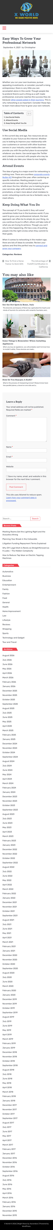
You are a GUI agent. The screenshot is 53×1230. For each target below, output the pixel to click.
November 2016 (9, 1162)
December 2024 (9, 743)
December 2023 (9, 796)
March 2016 (7, 1197)
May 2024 (6, 774)
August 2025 (8, 708)
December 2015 (9, 1211)
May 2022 (6, 880)
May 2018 (6, 1083)
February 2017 (9, 1149)
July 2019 (6, 1021)
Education (7, 580)
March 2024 (7, 783)
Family (5, 589)
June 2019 (7, 1026)
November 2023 (9, 801)
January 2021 (8, 951)
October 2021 (8, 911)
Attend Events (12, 120)
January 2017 (8, 1153)
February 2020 (9, 990)
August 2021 (8, 920)
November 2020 (9, 959)
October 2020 (8, 964)
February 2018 (9, 1096)
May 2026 (6, 669)
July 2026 (7, 660)
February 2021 (9, 946)
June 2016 (7, 1184)
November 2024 (9, 748)
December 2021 (9, 902)
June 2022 (7, 876)
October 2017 (8, 1114)
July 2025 (7, 713)
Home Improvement (11, 611)
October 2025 (8, 699)
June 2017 (7, 1131)
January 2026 (8, 686)
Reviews (18, 254)
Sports (5, 633)
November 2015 (9, 1215)
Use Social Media (13, 117)
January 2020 (8, 995)
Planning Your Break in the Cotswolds (19, 539)
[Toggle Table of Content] (27, 114)
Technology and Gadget (13, 638)
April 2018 (7, 1087)
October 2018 (8, 1061)
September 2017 (9, 1118)
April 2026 (7, 673)
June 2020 (7, 981)
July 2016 (6, 1180)
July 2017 (6, 1127)
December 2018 (9, 1052)
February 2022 (9, 893)
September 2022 (10, 862)
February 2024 (9, 788)
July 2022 (7, 871)
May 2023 (6, 827)
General (6, 602)
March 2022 (7, 889)
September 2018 (10, 1065)
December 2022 (9, 849)
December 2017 (9, 1105)
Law (4, 616)
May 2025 (6, 721)
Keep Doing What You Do (16, 123)
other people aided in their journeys (27, 100)
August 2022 (8, 867)
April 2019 (7, 1034)
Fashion (6, 593)
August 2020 (8, 973)
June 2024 (7, 770)
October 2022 (8, 858)
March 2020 (7, 986)
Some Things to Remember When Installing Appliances (24, 342)
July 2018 (6, 1074)
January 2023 (8, 845)
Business (6, 576)
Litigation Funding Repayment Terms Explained (24, 543)
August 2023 (8, 814)
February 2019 (9, 1043)
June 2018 (7, 1078)
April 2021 (7, 937)
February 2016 (9, 1202)
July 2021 (6, 924)
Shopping (6, 629)
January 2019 (8, 1048)
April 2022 (7, 885)
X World (7, 1224)
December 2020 (9, 955)
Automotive (7, 571)
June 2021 (7, 929)
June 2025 (7, 717)
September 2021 (10, 915)
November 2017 (9, 1109)
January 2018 (8, 1100)
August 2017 (8, 1123)
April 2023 (7, 832)
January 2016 (8, 1206)
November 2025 (9, 695)
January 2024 (8, 792)
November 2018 (9, 1056)
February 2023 (9, 840)
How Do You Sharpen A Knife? (17, 379)
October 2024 (8, 752)
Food (4, 598)
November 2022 (9, 854)
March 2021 (7, 942)
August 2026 (8, 655)
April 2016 (7, 1193)
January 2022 (8, 898)
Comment (11, 416)
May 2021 (6, 933)
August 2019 (8, 1017)
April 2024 (7, 779)
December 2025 (9, 691)
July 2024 (7, 765)
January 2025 (8, 739)
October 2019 (8, 1008)
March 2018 (7, 1092)
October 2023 (8, 805)
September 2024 (10, 757)
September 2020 (10, 968)
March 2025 (7, 730)
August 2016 (8, 1175)
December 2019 (9, 999)
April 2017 (6, 1140)
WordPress (26, 1226)
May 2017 (6, 1136)
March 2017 (7, 1145)
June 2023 (7, 823)
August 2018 (8, 1070)
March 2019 (7, 1039)
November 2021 (9, 907)
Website (9, 466)
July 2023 (7, 818)
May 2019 (6, 1030)
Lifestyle (6, 620)
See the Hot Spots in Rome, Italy (18, 304)
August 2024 (8, 761)
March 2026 (7, 677)
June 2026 (7, 664)
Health (5, 607)
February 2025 (9, 735)
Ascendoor (34, 1224)
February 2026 (9, 682)
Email (9, 457)
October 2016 (8, 1167)
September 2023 (10, 810)
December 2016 (9, 1158)
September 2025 (10, 704)
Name (9, 447)
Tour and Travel (9, 642)
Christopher (30, 47)
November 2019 (9, 1004)
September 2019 (10, 1012)
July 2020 (7, 977)
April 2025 (7, 726)
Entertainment (9, 585)
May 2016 (6, 1189)
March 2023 (7, 836)
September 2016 (10, 1171)
